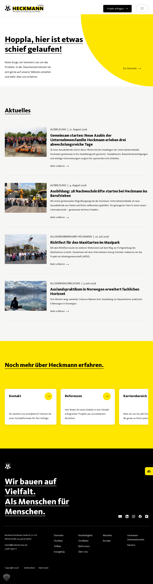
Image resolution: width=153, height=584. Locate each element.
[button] (6, 577)
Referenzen (84, 546)
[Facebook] (140, 516)
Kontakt (107, 540)
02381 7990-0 (11, 548)
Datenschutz (29, 568)
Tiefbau (57, 546)
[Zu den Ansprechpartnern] (149, 471)
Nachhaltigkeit (85, 535)
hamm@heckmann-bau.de (16, 545)
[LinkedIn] (127, 516)
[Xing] (146, 516)
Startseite (59, 535)
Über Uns (83, 551)
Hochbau (58, 540)
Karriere (131, 545)
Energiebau (59, 551)
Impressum (43, 568)
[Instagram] (133, 516)
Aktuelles (107, 535)
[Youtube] (120, 516)
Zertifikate (83, 540)
